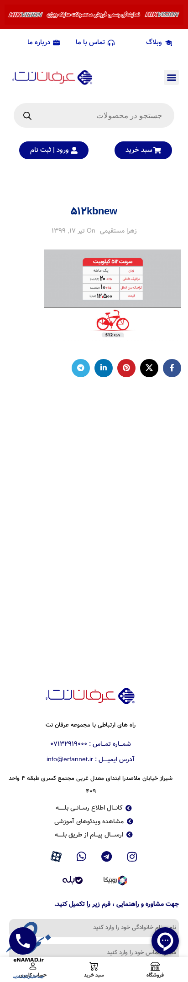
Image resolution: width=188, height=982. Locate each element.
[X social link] (149, 368)
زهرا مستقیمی (118, 231)
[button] (171, 77)
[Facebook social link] (172, 368)
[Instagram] (132, 857)
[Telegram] (107, 857)
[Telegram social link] (81, 368)
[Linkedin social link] (103, 368)
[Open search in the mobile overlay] (94, 115)
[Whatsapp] (81, 857)
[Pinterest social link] (126, 368)
